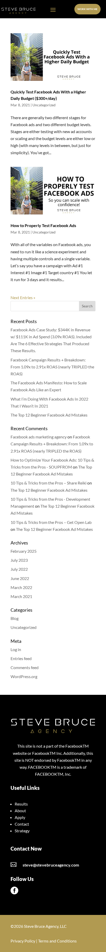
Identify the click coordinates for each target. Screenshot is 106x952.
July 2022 (19, 569)
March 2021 (21, 596)
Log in (16, 649)
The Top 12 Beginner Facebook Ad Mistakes (49, 414)
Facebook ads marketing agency (39, 436)
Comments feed (25, 667)
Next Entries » (23, 297)
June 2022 (20, 578)
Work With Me (87, 9)
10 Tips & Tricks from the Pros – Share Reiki (48, 482)
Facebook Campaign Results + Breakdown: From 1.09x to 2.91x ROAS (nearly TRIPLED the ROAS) (52, 366)
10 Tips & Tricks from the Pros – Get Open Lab (51, 522)
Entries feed (21, 658)
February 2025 (24, 551)
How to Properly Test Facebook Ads (43, 225)
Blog (15, 618)
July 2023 (19, 560)
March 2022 (21, 587)
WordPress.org (24, 676)
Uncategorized (44, 105)
